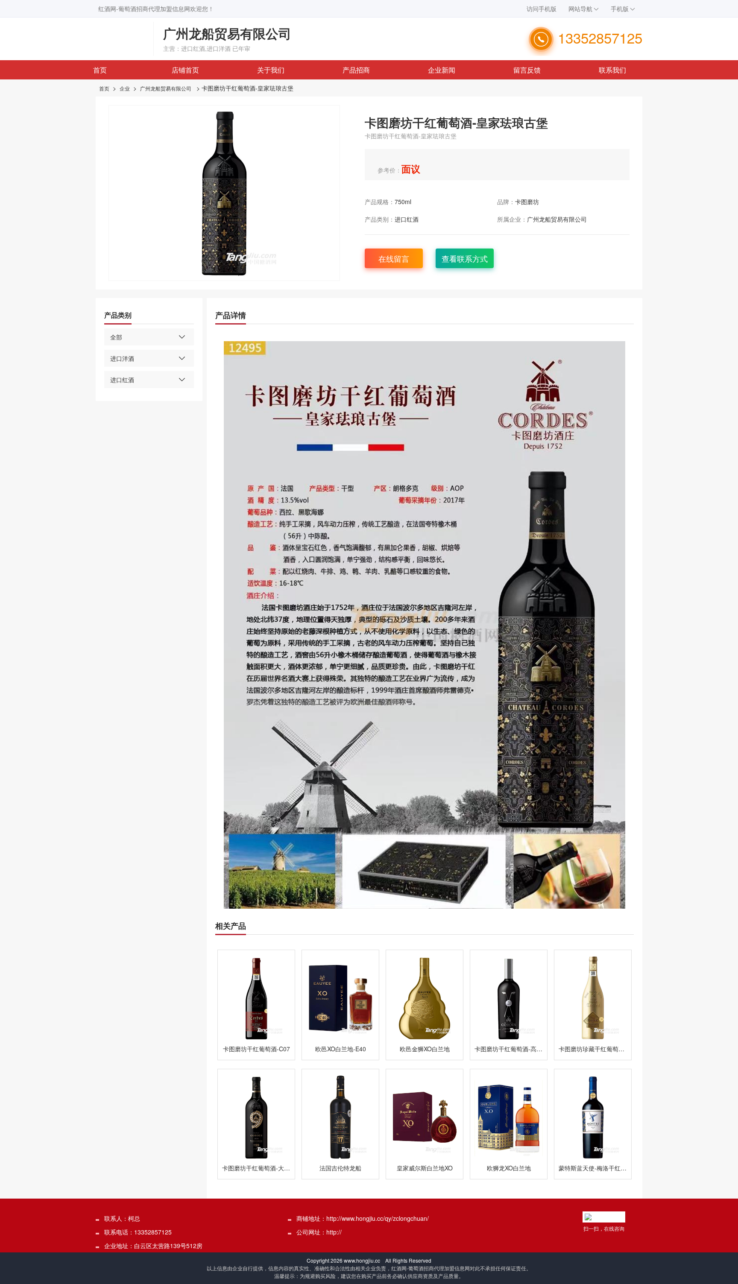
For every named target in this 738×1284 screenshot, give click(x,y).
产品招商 (356, 70)
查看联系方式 (465, 258)
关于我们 (270, 70)
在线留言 (393, 258)
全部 (116, 337)
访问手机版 (541, 8)
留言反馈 (527, 70)
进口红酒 (407, 219)
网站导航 (580, 8)
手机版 (620, 8)
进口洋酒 (122, 358)
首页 (100, 70)
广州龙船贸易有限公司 (165, 88)
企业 (125, 88)
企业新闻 (441, 70)
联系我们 (612, 70)
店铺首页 (185, 70)
